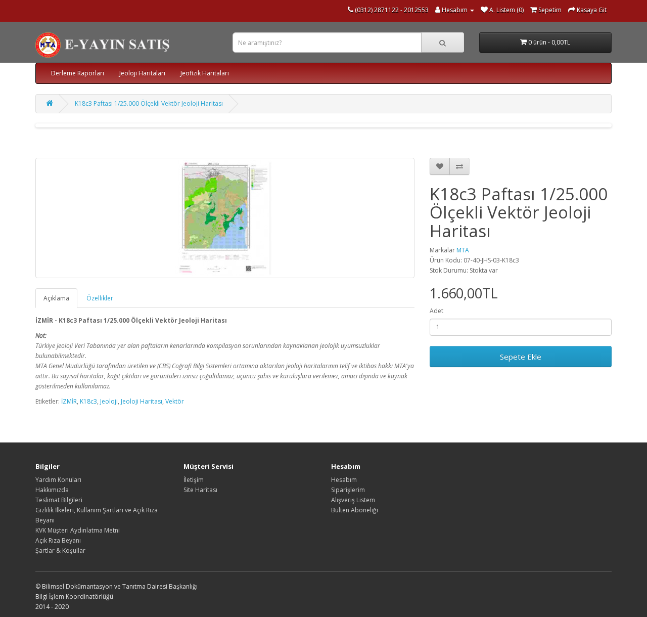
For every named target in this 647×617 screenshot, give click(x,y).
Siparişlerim (348, 490)
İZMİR (69, 401)
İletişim (193, 479)
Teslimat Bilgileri (58, 500)
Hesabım (344, 479)
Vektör (174, 401)
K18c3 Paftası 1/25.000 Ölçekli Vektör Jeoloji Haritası (149, 103)
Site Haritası (200, 490)
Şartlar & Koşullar (60, 550)
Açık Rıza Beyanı (58, 540)
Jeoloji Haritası (141, 401)
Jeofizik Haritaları (204, 73)
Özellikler (99, 298)
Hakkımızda (52, 490)
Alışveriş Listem (353, 500)
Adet (436, 310)
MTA (462, 250)
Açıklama (56, 298)
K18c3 (88, 401)
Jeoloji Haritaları (142, 73)
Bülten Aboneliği (354, 510)
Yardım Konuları (58, 479)
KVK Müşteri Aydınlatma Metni (77, 530)
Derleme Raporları (77, 73)
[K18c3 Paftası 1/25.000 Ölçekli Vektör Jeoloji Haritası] (224, 218)
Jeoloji (109, 401)
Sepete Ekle (520, 356)
